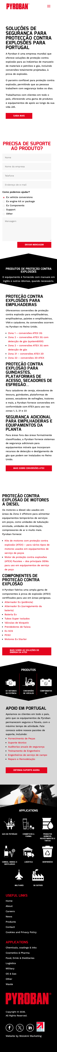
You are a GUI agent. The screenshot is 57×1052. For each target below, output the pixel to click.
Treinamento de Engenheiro (24, 750)
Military (10, 968)
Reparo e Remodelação (21, 759)
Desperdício (47, 862)
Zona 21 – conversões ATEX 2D (26, 353)
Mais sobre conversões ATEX (28, 468)
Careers (10, 911)
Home (9, 900)
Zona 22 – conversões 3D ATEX (26, 357)
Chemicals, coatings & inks (21, 947)
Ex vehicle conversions (19, 197)
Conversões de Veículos (28, 692)
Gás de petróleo (9, 834)
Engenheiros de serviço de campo (27, 755)
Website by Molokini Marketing (23, 1036)
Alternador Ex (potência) (19, 602)
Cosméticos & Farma (28, 835)
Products (11, 921)
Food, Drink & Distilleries (20, 957)
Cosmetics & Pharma (18, 952)
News (9, 916)
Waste (9, 984)
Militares (19, 885)
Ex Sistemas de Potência (11, 692)
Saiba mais (19, 116)
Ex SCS (9, 631)
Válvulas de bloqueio (17, 622)
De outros (38, 885)
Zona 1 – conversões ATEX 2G (25, 333)
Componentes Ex (46, 692)
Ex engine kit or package (20, 201)
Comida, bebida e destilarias (9, 863)
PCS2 (8, 635)
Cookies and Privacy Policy (21, 932)
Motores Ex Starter (16, 639)
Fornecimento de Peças (21, 738)
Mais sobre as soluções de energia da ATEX (24, 651)
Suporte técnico (17, 742)
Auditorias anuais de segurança (26, 746)
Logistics (11, 963)
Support (10, 209)
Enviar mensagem (34, 244)
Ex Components (15, 205)
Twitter (23, 1026)
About (9, 906)
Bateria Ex (11, 614)
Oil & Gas (11, 973)
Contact (10, 926)
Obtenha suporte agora (26, 770)
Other (9, 213)
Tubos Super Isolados (17, 618)
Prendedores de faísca (18, 626)
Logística (28, 862)
